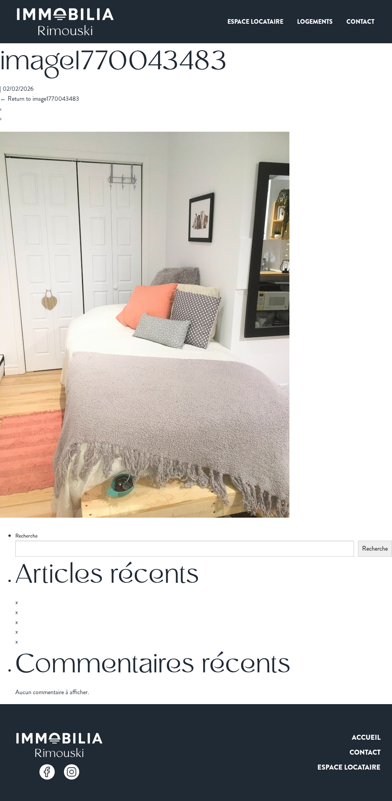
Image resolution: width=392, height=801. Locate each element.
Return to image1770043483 (39, 98)
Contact (360, 21)
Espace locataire (255, 21)
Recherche (26, 535)
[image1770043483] (144, 515)
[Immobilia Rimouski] (65, 21)
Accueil (366, 737)
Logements (315, 21)
